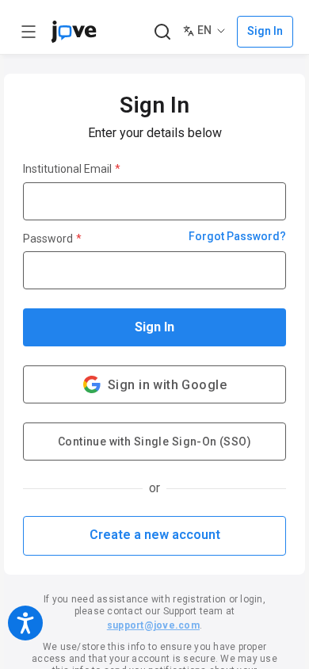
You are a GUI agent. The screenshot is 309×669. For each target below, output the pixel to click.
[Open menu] (28, 31)
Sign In (154, 326)
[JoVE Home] (74, 32)
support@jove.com (153, 625)
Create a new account (155, 534)
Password (52, 238)
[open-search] (162, 32)
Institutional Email (71, 168)
